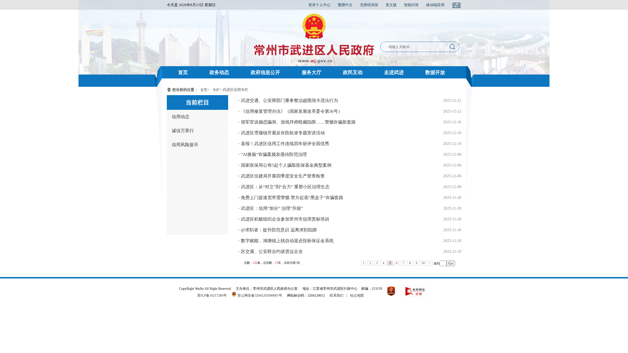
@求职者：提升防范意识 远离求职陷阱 (279, 229)
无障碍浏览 (369, 5)
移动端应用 (435, 5)
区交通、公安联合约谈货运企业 (272, 251)
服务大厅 (311, 72)
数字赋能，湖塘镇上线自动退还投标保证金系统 (287, 240)
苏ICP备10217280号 (214, 295)
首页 (183, 72)
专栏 (216, 90)
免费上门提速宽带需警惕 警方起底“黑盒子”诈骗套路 (292, 197)
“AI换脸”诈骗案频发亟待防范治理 (274, 154)
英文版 (391, 5)
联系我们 (336, 295)
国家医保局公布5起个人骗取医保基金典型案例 (286, 165)
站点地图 (357, 295)
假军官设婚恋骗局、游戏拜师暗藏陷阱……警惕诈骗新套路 (298, 122)
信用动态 (180, 116)
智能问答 (411, 5)
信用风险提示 (185, 144)
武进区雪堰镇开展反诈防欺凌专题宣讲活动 (283, 132)
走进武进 (394, 72)
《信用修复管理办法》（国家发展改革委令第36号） (291, 111)
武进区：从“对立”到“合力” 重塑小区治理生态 (285, 186)
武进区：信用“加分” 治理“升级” (272, 208)
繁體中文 (345, 5)
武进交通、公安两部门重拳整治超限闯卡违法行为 (289, 100)
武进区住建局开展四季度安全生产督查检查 (283, 176)
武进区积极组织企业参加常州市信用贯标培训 (285, 219)
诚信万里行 (183, 130)
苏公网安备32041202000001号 (259, 295)
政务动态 (219, 72)
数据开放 (435, 72)
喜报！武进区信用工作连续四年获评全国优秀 (285, 143)
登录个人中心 (319, 5)
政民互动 (353, 72)
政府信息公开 (265, 72)
